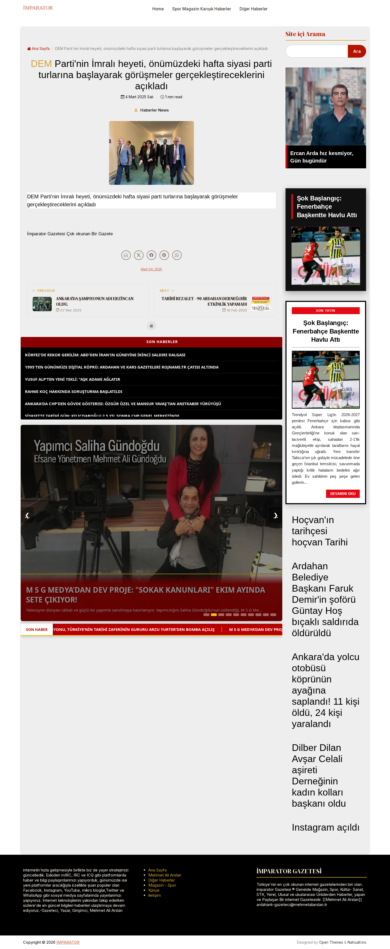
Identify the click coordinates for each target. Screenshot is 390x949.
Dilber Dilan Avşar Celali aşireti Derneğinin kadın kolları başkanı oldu (319, 775)
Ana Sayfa (41, 48)
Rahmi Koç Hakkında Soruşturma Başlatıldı (73, 379)
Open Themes (331, 942)
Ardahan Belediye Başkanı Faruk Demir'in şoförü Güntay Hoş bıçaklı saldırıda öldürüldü (325, 599)
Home (158, 8)
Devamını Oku (343, 494)
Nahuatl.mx (357, 942)
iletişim (154, 895)
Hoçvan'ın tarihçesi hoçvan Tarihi (320, 531)
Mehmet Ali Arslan (164, 875)
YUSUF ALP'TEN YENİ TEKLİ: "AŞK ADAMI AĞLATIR (72, 367)
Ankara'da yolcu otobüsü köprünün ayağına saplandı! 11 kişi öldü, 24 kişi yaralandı (325, 690)
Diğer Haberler (254, 8)
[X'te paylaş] (139, 255)
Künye (153, 890)
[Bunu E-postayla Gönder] (126, 255)
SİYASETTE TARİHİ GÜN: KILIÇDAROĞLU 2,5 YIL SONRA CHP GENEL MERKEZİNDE (102, 404)
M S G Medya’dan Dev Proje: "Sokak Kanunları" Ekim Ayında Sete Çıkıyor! (145, 594)
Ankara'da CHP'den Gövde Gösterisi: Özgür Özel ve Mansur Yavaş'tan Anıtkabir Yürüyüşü (123, 391)
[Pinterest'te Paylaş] (164, 255)
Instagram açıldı (326, 827)
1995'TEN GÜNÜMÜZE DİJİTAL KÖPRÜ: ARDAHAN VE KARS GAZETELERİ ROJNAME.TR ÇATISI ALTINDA (122, 355)
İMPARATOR (38, 8)
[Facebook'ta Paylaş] (151, 255)
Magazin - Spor (162, 885)
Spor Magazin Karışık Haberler (201, 8)
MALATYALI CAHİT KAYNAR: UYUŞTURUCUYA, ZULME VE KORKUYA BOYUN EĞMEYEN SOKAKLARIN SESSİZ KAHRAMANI (139, 416)
